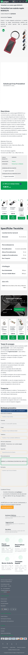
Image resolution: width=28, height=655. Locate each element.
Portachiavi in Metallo (17, 164)
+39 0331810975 (6, 588)
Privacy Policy (5, 647)
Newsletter (3, 606)
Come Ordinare (4, 616)
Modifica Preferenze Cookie (14, 650)
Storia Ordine (4, 601)
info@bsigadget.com (5, 590)
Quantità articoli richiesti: (8, 452)
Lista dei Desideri (4, 603)
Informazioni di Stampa (6, 619)
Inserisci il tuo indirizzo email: (9, 430)
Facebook (2, 643)
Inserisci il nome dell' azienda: (9, 423)
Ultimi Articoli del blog (6, 633)
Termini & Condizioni (21, 647)
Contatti (2, 631)
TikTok (20, 643)
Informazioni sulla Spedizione (7, 621)
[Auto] (13, 609)
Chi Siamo (3, 628)
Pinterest (11, 643)
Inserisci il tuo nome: (7, 416)
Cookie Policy (12, 647)
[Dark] (15, 609)
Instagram (16, 643)
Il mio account (4, 599)
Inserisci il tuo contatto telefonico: (11, 437)
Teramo (14, 161)
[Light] (11, 609)
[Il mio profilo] (23, 1)
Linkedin (7, 643)
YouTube (25, 643)
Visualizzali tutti (19, 310)
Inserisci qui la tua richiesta (9, 470)
